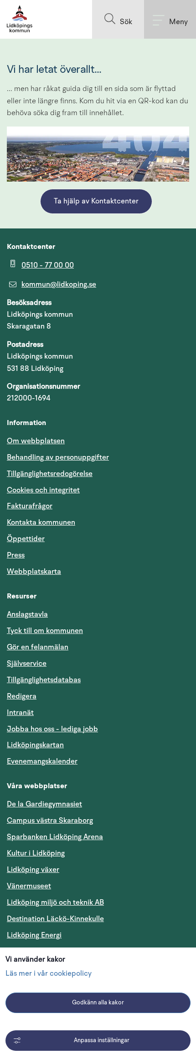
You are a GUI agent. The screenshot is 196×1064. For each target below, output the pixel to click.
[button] (118, 19)
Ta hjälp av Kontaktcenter (96, 201)
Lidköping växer (33, 870)
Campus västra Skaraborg (50, 821)
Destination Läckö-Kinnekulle (98, 918)
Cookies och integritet (43, 490)
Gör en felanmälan (37, 647)
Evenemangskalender (86, 761)
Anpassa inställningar (101, 1041)
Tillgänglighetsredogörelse (50, 474)
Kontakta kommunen (41, 522)
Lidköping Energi (78, 935)
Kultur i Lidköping (36, 853)
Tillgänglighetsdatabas (87, 679)
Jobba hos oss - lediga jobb (52, 729)
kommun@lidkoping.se (58, 284)
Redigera (21, 696)
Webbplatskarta (34, 572)
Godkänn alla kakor (98, 1003)
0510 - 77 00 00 (47, 265)
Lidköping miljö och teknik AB (55, 902)
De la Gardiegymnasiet (44, 804)
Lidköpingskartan (79, 745)
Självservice (70, 663)
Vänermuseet (29, 886)
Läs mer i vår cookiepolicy (48, 974)
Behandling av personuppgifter (58, 457)
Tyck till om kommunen (88, 630)
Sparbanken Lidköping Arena (55, 837)
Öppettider (26, 539)
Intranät (64, 712)
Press (16, 555)
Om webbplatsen (36, 441)
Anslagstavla (27, 614)
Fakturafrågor (29, 506)
